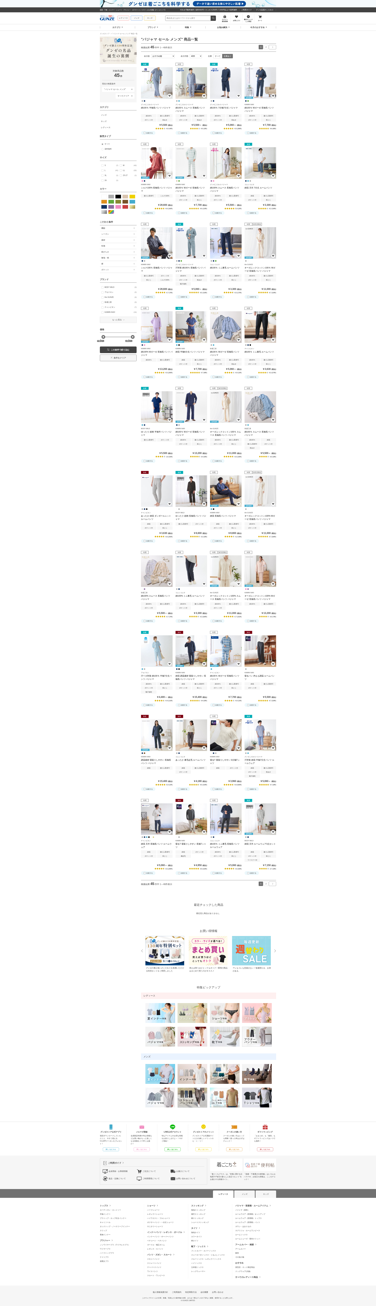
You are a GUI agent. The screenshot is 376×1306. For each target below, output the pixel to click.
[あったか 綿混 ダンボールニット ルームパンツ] (157, 491)
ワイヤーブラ (105, 1249)
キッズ (149, 18)
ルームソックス (241, 1235)
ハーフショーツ (153, 1210)
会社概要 (204, 1292)
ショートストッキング (200, 1222)
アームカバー (240, 1249)
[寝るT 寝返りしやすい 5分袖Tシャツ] (226, 735)
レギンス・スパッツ (155, 1249)
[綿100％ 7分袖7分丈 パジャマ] (226, 83)
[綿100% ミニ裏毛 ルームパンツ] (191, 571)
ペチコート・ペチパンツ (157, 1241)
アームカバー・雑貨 (244, 1244)
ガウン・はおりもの (243, 1226)
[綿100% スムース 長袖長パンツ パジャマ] (226, 163)
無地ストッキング (198, 1210)
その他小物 (239, 1257)
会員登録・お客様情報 (118, 1171)
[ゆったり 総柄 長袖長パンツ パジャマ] (191, 491)
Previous (142, 951)
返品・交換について (117, 1178)
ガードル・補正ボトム (156, 1245)
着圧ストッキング (198, 1214)
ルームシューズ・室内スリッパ (247, 1239)
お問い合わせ (217, 1292)
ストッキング (197, 1205)
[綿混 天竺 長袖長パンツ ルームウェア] (157, 819)
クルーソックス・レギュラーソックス (206, 1259)
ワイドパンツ (152, 1271)
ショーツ (151, 1205)
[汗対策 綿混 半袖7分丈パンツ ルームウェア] (260, 735)
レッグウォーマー (198, 1271)
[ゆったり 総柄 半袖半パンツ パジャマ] (157, 407)
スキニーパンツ (153, 1259)
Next (275, 951)
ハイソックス (196, 1263)
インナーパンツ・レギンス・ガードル (164, 1232)
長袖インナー (105, 1235)
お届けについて (183, 1171)
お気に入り (169, 95)
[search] (213, 18)
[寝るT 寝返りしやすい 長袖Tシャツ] (191, 819)
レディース (123, 18)
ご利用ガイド (246, 10)
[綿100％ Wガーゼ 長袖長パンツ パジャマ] (226, 327)
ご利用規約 (176, 1292)
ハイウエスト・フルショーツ (158, 1218)
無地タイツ (195, 1232)
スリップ (103, 1231)
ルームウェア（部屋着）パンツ (247, 1222)
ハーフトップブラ (107, 1253)
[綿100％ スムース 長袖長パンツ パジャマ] (191, 83)
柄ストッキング (197, 1218)
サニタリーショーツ (155, 1226)
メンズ (136, 18)
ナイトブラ (104, 1257)
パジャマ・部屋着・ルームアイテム (251, 1205)
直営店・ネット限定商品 (245, 1267)
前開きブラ (104, 1261)
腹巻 (237, 1253)
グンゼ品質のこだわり (264, 10)
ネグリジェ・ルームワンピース (247, 1231)
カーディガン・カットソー (110, 1210)
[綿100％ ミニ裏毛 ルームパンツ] (226, 243)
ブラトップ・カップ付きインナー (113, 1218)
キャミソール (105, 1222)
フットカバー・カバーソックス (203, 1251)
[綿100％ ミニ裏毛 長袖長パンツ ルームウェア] (226, 819)
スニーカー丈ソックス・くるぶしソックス (208, 1255)
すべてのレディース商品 (246, 1277)
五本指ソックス (197, 1267)
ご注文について (149, 1171)
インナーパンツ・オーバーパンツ (160, 1237)
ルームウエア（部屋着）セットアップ (250, 1214)
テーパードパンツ (154, 1267)
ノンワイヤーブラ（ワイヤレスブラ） (115, 1245)
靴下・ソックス (198, 1246)
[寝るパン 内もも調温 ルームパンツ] (260, 651)
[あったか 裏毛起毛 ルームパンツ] (191, 735)
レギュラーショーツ (155, 1214)
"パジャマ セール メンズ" (114, 88)
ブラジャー (105, 1240)
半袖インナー (105, 1214)
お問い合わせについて (185, 1178)
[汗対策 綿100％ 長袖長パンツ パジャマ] (191, 243)
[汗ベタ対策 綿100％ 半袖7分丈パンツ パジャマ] (157, 651)
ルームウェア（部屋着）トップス (248, 1218)
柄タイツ (194, 1241)
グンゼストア (107, 18)
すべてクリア (123, 96)
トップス (104, 1205)
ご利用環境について (151, 1178)
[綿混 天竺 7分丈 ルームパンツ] (260, 163)
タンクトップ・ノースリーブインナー (115, 1226)
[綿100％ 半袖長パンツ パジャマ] (157, 83)
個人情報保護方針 (160, 1292)
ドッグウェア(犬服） (243, 1271)
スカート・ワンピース (156, 1275)
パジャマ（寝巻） (242, 1210)
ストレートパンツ (154, 1263)
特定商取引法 (191, 1292)
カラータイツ (196, 1237)
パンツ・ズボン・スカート (159, 1254)
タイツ (194, 1228)
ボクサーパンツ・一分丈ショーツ (160, 1222)
